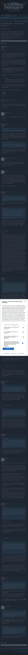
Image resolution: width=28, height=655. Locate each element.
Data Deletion (6, 353)
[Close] (25, 301)
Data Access (14, 353)
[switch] (23, 327)
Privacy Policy (21, 353)
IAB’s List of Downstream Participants (15, 320)
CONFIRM (8, 348)
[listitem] (14, 324)
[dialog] (14, 327)
